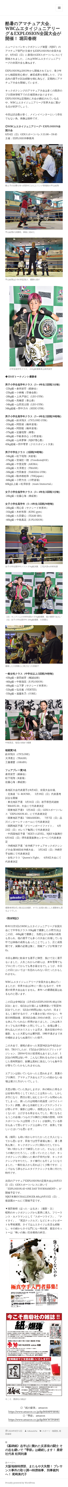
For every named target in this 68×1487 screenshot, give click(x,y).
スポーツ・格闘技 (50, 1431)
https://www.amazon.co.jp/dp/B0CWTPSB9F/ (34, 1419)
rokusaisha (32, 1431)
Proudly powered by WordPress (20, 1482)
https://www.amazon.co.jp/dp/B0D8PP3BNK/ (34, 1411)
